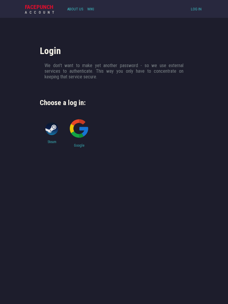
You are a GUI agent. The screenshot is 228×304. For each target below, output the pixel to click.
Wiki (90, 9)
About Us (75, 9)
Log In (196, 9)
